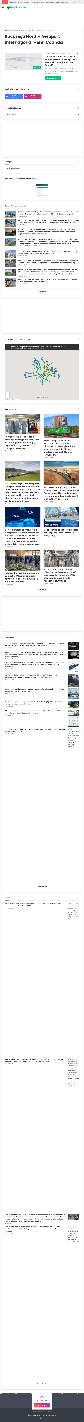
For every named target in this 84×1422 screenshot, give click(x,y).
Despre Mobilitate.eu (34, 1415)
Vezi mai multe (42, 291)
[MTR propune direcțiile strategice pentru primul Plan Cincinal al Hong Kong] (61, 517)
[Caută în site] (81, 8)
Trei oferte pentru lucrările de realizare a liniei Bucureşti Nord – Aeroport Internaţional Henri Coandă (62, 61)
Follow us (42, 1405)
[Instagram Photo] (7, 1400)
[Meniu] (3, 8)
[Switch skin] (78, 8)
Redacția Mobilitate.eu (52, 53)
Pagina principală (11, 30)
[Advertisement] (42, 17)
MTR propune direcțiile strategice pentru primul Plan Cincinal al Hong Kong (61, 532)
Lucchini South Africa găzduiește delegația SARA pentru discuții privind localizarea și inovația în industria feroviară (22, 577)
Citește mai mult (52, 78)
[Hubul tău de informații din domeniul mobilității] (16, 7)
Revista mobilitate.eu (49, 1415)
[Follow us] (42, 1397)
